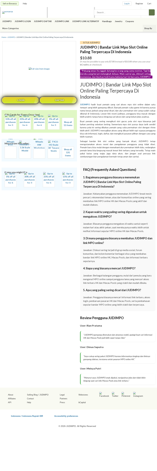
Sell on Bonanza (10, 3)
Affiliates (12, 398)
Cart (149, 3)
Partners (63, 398)
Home (4, 37)
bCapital (82, 402)
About (10, 395)
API (9, 402)
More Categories (10, 28)
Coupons (129, 21)
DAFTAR (59, 100)
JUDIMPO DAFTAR (43, 21)
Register (139, 3)
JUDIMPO (7, 21)
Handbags (107, 21)
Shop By (148, 28)
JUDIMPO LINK (62, 21)
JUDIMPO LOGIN (23, 21)
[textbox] (121, 12)
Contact (30, 398)
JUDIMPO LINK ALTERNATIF (85, 21)
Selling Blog (32, 395)
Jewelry (118, 21)
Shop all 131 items (68, 152)
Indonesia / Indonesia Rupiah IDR (27, 416)
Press (62, 402)
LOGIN (20, 100)
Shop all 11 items (68, 123)
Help (25, 3)
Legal (62, 395)
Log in (127, 3)
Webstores (83, 395)
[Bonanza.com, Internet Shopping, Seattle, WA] (129, 415)
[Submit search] (152, 12)
